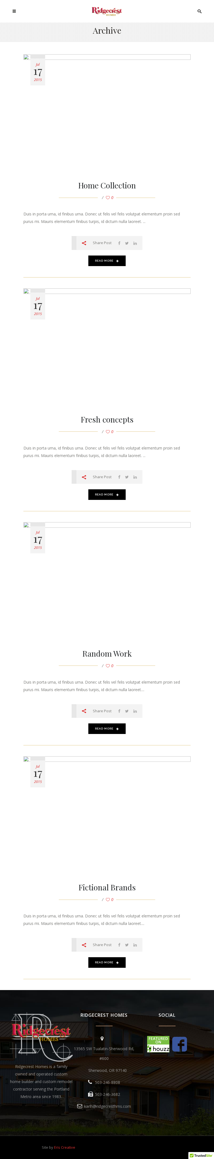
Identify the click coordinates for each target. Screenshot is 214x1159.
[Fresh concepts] (107, 345)
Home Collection (107, 185)
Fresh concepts (107, 419)
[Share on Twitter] (127, 243)
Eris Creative (64, 1147)
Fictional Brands (107, 887)
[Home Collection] (107, 111)
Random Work (107, 653)
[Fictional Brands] (107, 813)
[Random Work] (107, 579)
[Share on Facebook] (119, 243)
